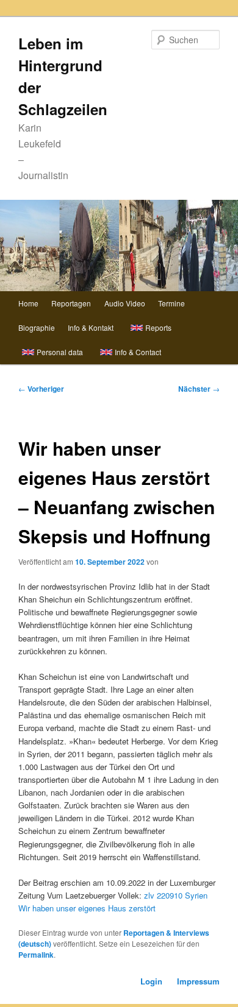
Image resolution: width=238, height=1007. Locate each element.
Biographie (36, 327)
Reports (158, 327)
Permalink (36, 954)
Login (151, 981)
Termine (171, 303)
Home (28, 303)
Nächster (199, 388)
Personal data (60, 352)
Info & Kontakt (91, 327)
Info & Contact (138, 352)
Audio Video (124, 303)
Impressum (198, 981)
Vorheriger (41, 388)
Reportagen (71, 303)
